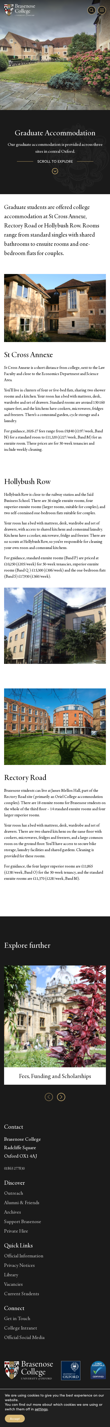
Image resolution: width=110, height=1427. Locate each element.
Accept (15, 1419)
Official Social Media (24, 1337)
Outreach (13, 1193)
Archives (12, 1212)
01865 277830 (14, 1168)
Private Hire (16, 1230)
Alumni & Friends (21, 1202)
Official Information (23, 1255)
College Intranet (20, 1327)
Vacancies (13, 1284)
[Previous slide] (49, 1097)
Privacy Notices (19, 1265)
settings (41, 1409)
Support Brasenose (22, 1221)
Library (11, 1274)
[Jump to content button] (55, 171)
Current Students (21, 1293)
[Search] (91, 10)
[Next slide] (61, 1097)
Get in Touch (17, 1318)
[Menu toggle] (102, 10)
